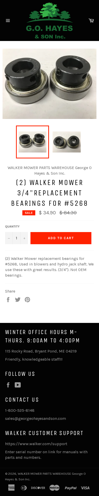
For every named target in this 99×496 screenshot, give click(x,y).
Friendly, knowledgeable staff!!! (33, 359)
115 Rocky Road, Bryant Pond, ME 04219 (41, 351)
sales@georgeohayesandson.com (35, 418)
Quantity (12, 226)
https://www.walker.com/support (36, 443)
